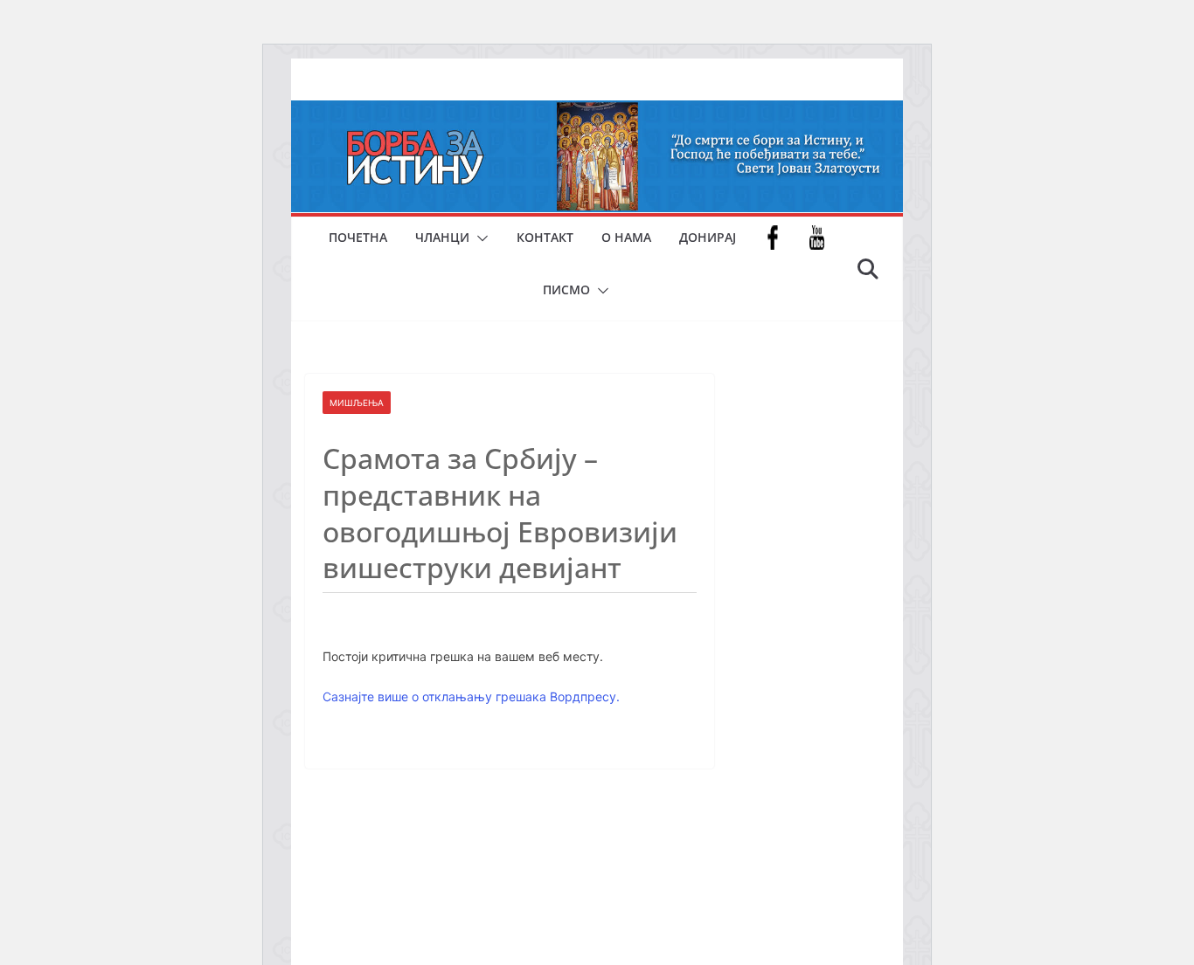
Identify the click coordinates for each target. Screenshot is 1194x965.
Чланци (442, 237)
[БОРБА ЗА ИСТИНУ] (597, 112)
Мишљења (357, 402)
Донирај (707, 237)
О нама (626, 237)
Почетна (358, 237)
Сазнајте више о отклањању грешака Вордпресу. (471, 696)
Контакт (545, 237)
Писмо (566, 289)
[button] (479, 238)
